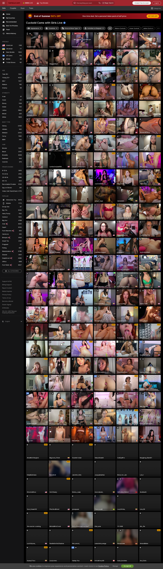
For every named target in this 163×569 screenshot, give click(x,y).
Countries (52, 28)
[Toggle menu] (3, 3)
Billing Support (7, 284)
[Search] (99, 3)
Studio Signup (6, 304)
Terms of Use (6, 298)
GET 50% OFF (152, 16)
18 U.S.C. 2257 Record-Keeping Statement (9, 312)
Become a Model (7, 301)
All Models (5, 308)
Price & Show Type (71, 28)
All (110, 28)
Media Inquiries (7, 291)
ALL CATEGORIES (13, 271)
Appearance (35, 28)
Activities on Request (94, 28)
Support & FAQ (7, 281)
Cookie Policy (103, 566)
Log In (157, 3)
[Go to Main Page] (14, 3)
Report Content (7, 288)
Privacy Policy (6, 294)
